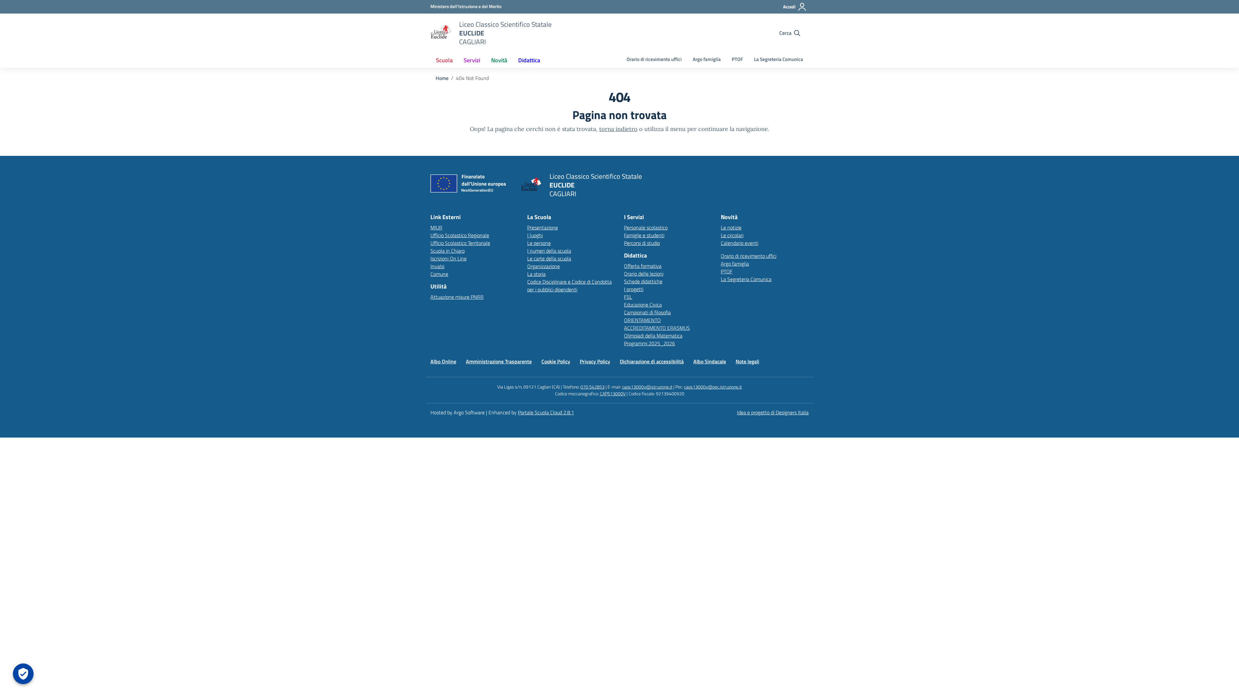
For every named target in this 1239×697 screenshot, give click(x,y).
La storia (536, 274)
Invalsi (437, 266)
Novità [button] (499, 60)
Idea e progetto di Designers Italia (773, 412)
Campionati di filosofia (647, 312)
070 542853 (592, 386)
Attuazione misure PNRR (457, 297)
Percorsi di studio (642, 243)
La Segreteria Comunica (778, 59)
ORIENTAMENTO (642, 320)
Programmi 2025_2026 (649, 343)
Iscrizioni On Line (448, 258)
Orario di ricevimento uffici (654, 59)
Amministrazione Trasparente (499, 361)
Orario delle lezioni (643, 274)
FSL (628, 297)
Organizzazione (543, 266)
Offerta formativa (642, 266)
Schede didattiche (643, 281)
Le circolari (732, 235)
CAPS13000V (613, 393)
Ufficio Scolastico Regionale (459, 235)
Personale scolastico (646, 227)
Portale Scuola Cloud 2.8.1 (546, 412)
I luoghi (535, 235)
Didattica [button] (529, 60)
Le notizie (731, 227)
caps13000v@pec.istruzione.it (713, 386)
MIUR (436, 227)
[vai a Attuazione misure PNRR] (470, 185)
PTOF (737, 59)
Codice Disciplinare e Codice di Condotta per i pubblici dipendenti (569, 285)
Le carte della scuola (549, 258)
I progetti (633, 289)
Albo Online (443, 361)
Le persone (539, 243)
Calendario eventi (739, 243)
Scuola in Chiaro (447, 251)
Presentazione (542, 227)
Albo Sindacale (709, 361)
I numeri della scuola (549, 251)
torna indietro (618, 129)
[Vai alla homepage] (440, 33)
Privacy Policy (595, 361)
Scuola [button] (444, 60)
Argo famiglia (707, 59)
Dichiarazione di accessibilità (652, 361)
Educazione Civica (643, 304)
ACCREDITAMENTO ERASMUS (657, 328)
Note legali (747, 361)
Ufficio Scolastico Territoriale (460, 243)
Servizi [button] (472, 60)
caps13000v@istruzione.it (647, 386)
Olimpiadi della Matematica (653, 335)
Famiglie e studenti (644, 235)
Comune (439, 274)
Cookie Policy (555, 361)
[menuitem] (444, 60)
